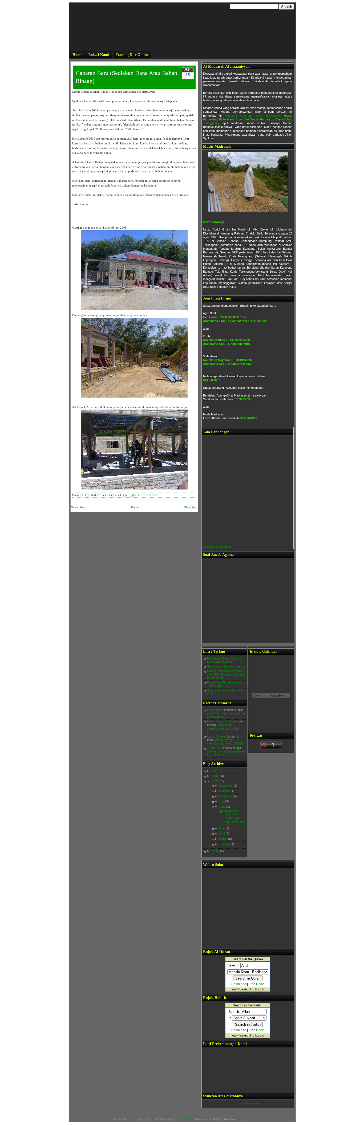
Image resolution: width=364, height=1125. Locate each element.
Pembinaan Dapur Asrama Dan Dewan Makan (224, 660)
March (223, 838)
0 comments (148, 494)
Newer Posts (78, 507)
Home (77, 55)
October (224, 790)
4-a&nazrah (214, 748)
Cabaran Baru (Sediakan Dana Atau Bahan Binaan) (126, 77)
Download (238, 984)
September (226, 796)
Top (248, 1119)
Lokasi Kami (98, 55)
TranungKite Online (132, 55)
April (222, 833)
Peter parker (215, 709)
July (222, 801)
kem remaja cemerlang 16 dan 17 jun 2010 (223, 728)
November (226, 785)
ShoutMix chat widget (217, 546)
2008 (215, 851)
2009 (215, 781)
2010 (215, 776)
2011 (215, 770)
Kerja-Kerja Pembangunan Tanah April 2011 (224, 684)
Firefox (240, 1119)
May (222, 828)
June (222, 806)
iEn (153, 1119)
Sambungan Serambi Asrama (226, 666)
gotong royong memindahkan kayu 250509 (225, 741)
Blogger (132, 1119)
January (224, 844)
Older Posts (191, 507)
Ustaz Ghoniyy (213, 222)
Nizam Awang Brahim (220, 721)
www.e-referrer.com (248, 1103)
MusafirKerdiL (185, 1119)
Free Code (256, 984)
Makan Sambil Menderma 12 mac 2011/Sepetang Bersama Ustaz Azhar (226, 674)
